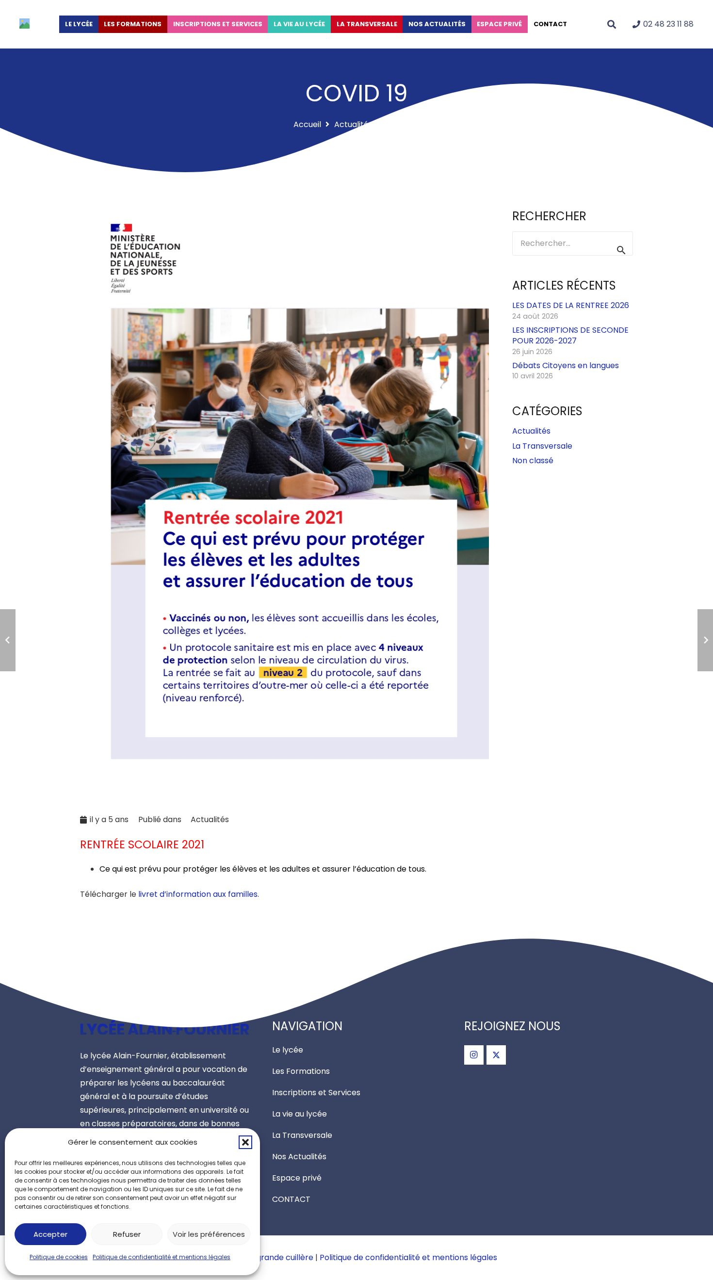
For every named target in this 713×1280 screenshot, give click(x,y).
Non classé (532, 460)
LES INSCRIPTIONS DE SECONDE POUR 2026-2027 (570, 335)
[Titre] (24, 25)
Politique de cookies (59, 1257)
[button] (245, 1142)
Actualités (210, 819)
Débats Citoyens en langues (565, 365)
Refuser (127, 1234)
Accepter (50, 1234)
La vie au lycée (299, 1113)
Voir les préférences (209, 1234)
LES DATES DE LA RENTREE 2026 (570, 305)
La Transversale (542, 446)
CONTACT (291, 1199)
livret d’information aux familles (198, 894)
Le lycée (287, 1049)
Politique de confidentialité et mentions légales (161, 1257)
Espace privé (297, 1177)
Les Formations (301, 1071)
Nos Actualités (299, 1156)
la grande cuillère (280, 1257)
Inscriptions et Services (316, 1092)
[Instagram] (474, 1055)
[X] (496, 1055)
